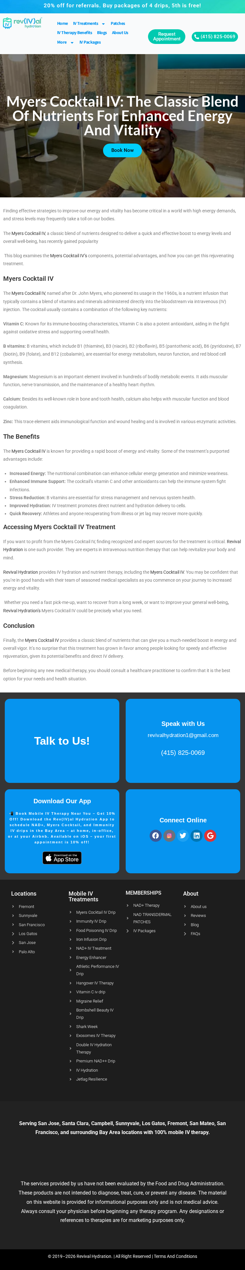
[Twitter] (183, 836)
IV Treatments (85, 23)
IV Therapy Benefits (74, 33)
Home (62, 23)
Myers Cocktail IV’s (68, 255)
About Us (120, 33)
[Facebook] (156, 836)
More (62, 42)
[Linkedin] (196, 836)
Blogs (102, 33)
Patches (118, 23)
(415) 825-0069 (183, 752)
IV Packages (90, 42)
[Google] (210, 836)
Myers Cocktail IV (28, 233)
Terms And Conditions (175, 1256)
